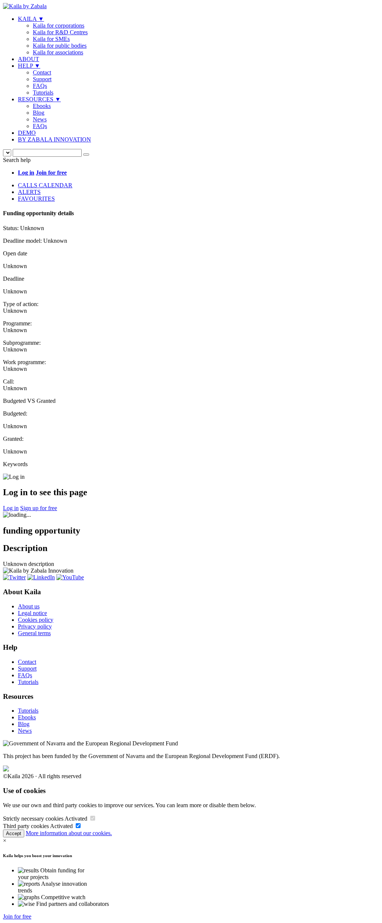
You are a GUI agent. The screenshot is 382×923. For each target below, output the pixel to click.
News (40, 119)
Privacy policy (35, 626)
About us (29, 606)
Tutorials (43, 92)
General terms (34, 633)
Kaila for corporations (58, 25)
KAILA (31, 19)
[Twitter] (14, 577)
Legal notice (32, 613)
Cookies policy (35, 620)
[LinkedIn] (41, 577)
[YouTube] (70, 577)
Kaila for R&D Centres (60, 32)
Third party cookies (26, 826)
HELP (29, 66)
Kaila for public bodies (60, 45)
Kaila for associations (58, 52)
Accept (13, 833)
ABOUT (28, 59)
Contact (42, 72)
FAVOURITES (36, 198)
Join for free (17, 916)
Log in (11, 508)
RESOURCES (39, 99)
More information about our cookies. (69, 833)
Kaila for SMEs (51, 39)
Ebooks (42, 106)
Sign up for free (38, 508)
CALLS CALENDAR (45, 185)
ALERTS (29, 192)
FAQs (40, 86)
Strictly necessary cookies (33, 818)
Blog (38, 112)
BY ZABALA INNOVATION (54, 139)
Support (42, 79)
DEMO (27, 133)
